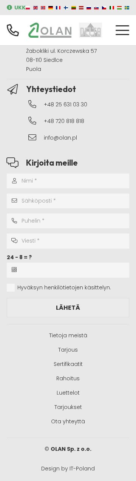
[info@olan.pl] (36, 137)
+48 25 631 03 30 (65, 104)
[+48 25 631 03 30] (36, 104)
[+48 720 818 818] (36, 121)
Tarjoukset (68, 407)
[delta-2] (90, 30)
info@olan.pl (60, 137)
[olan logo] (49, 30)
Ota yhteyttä (68, 421)
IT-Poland (82, 468)
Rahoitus (68, 378)
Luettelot (68, 392)
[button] (122, 30)
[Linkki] (13, 30)
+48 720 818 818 (64, 121)
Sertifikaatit (68, 364)
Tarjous (68, 349)
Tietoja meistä (68, 335)
